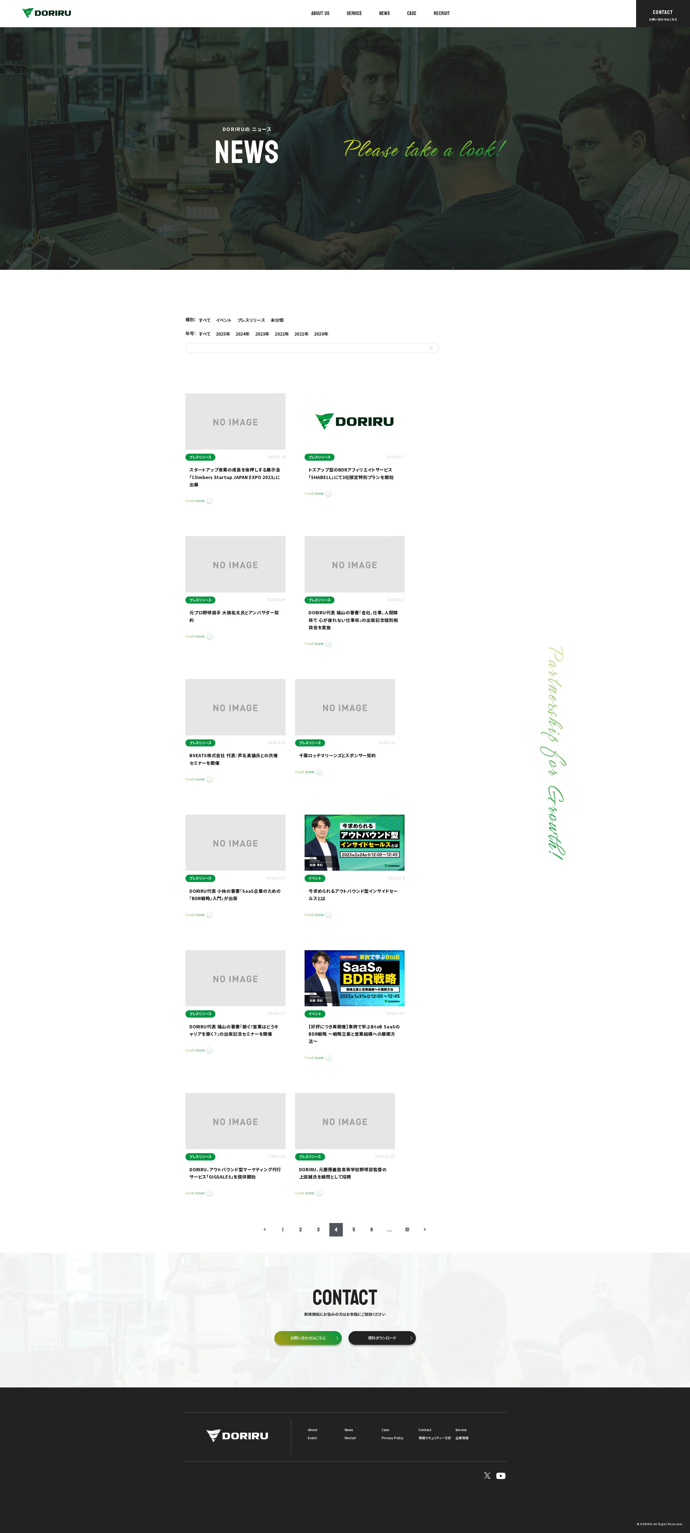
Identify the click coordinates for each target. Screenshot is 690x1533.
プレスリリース (251, 320)
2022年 (282, 333)
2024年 (243, 333)
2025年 (223, 333)
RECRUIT (442, 13)
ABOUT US (320, 13)
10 (407, 1230)
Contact (425, 1430)
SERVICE (354, 13)
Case (385, 1430)
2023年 (262, 333)
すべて (204, 320)
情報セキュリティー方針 (435, 1438)
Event (312, 1438)
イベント (224, 320)
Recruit (350, 1438)
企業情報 (462, 1438)
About (313, 1430)
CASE (411, 13)
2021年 (301, 333)
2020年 (321, 333)
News (349, 1430)
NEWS (384, 13)
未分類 (277, 320)
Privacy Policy (392, 1438)
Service (461, 1430)
